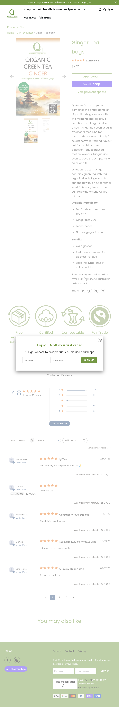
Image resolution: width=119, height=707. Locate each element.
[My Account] (100, 9)
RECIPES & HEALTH (74, 9)
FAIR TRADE (45, 17)
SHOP (27, 9)
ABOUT (37, 9)
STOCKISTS (30, 17)
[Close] (100, 340)
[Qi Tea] (12, 13)
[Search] (105, 9)
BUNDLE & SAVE (52, 9)
